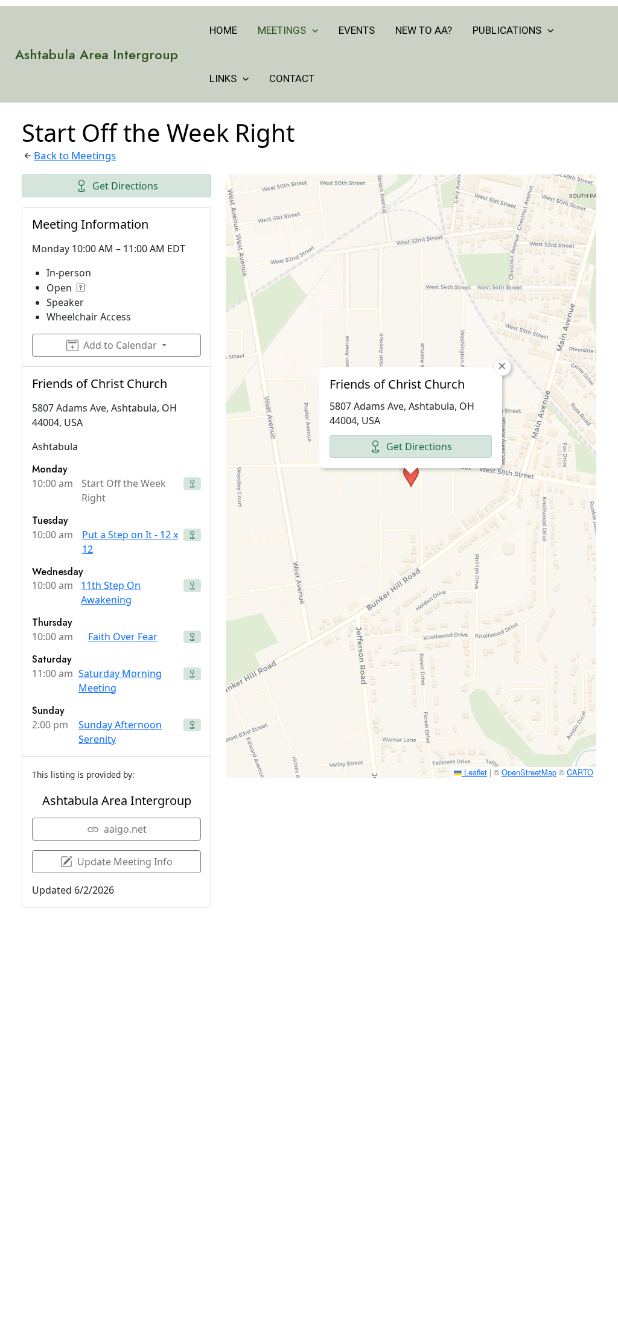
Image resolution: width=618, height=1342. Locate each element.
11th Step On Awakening (111, 592)
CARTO (580, 772)
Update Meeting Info (125, 861)
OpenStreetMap (529, 772)
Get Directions (125, 185)
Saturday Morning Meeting (120, 681)
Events (357, 30)
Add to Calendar (120, 345)
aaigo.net (125, 829)
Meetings (282, 30)
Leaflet (474, 772)
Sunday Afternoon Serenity (120, 732)
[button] (312, 30)
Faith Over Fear (123, 636)
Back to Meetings (75, 155)
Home (223, 30)
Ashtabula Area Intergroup (96, 54)
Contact (291, 78)
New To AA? (423, 30)
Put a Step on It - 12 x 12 (130, 542)
